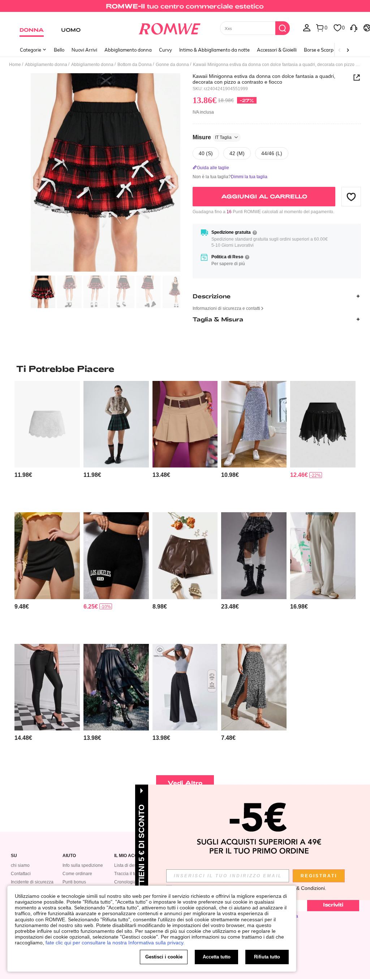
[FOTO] (105, 172)
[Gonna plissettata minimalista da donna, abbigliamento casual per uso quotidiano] (185, 424)
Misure (212, 137)
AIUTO (69, 855)
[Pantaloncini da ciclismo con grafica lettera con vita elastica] (116, 555)
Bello (59, 50)
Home (15, 64)
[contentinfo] (23, 475)
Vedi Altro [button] (185, 782)
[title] (185, 369)
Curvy (165, 50)
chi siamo (20, 865)
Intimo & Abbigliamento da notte (214, 50)
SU (14, 855)
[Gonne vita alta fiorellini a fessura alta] (254, 424)
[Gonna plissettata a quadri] (116, 424)
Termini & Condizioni (301, 888)
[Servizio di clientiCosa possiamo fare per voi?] (353, 27)
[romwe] (169, 27)
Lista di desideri (129, 865)
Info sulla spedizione (83, 865)
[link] (185, 8)
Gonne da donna (172, 64)
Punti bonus (74, 881)
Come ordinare (77, 873)
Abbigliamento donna (128, 50)
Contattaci (21, 873)
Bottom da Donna (134, 64)
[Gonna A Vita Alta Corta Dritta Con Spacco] (47, 555)
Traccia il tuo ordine (133, 873)
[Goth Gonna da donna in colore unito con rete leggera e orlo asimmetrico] (323, 424)
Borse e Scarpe (320, 50)
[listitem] (47, 443)
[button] (351, 196)
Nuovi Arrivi (84, 50)
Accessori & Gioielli (277, 50)
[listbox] (307, 27)
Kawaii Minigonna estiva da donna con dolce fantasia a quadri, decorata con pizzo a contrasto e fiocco (264, 79)
